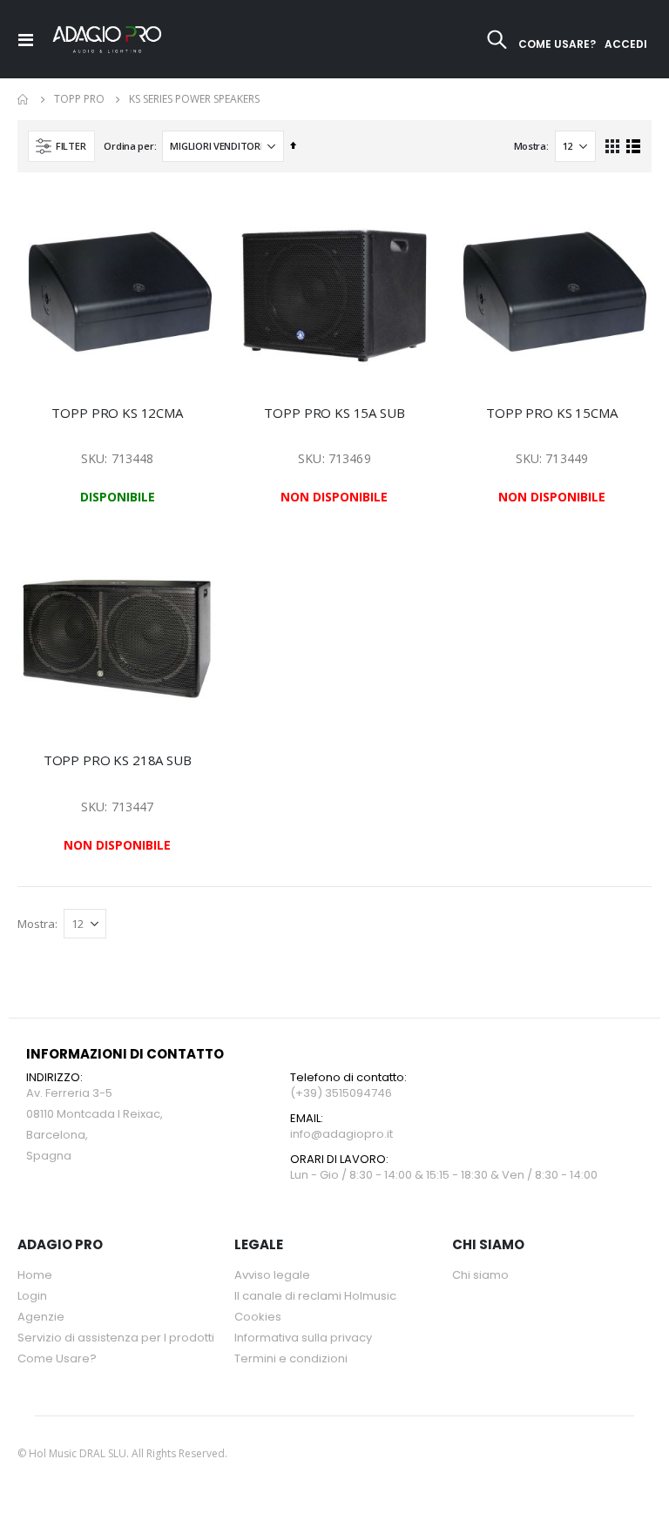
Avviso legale (272, 1275)
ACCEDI (626, 44)
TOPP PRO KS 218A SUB (118, 760)
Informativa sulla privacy (303, 1337)
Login (32, 1296)
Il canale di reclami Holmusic (315, 1296)
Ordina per (128, 145)
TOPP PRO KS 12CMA (116, 412)
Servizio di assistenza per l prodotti (115, 1337)
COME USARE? (557, 44)
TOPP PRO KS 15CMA (551, 412)
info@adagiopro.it (341, 1134)
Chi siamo (480, 1275)
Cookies (257, 1316)
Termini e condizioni (291, 1358)
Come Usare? (57, 1358)
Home (23, 99)
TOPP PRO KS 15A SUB (334, 412)
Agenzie (40, 1316)
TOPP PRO (79, 99)
